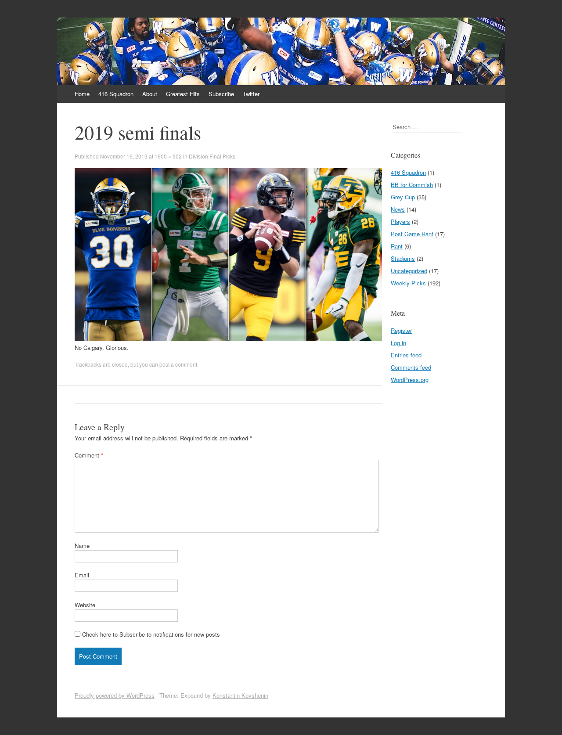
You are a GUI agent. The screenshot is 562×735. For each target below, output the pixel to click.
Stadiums (403, 258)
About (149, 94)
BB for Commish (412, 184)
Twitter (251, 94)
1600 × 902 (168, 156)
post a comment (178, 364)
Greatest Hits (183, 94)
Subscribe (221, 94)
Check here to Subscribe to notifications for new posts (150, 634)
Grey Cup (403, 197)
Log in (398, 343)
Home (82, 94)
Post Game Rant (412, 234)
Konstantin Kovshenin (240, 695)
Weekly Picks (408, 283)
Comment (89, 455)
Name (82, 545)
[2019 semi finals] (228, 339)
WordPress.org (410, 379)
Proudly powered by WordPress (115, 695)
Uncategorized (409, 271)
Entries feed (406, 355)
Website (85, 605)
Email (82, 575)
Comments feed (411, 367)
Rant (397, 246)
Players (400, 221)
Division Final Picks (212, 156)
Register (401, 330)
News (398, 209)
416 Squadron (115, 94)
